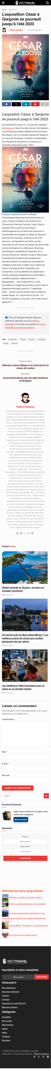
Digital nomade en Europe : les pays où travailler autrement (23, 589)
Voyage (14, 343)
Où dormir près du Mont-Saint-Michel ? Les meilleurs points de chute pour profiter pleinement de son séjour (25, 638)
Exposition (12, 339)
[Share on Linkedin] (26, 104)
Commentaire (9, 719)
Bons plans (13, 9)
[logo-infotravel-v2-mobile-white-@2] (15, 961)
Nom (5, 751)
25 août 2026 (8, 645)
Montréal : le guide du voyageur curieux (25, 897)
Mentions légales (9, 1007)
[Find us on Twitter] (39, 1056)
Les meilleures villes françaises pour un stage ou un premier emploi (23, 687)
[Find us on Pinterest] (48, 1056)
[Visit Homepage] (25, 2)
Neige (4, 1032)
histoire (32, 339)
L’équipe (6, 999)
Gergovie (9, 128)
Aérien (5, 1028)
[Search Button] (47, 2)
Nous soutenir (20, 819)
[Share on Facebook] (6, 104)
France (23, 339)
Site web (6, 775)
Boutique (6, 1040)
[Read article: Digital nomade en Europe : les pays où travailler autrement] (25, 568)
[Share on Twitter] (16, 104)
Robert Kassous (16, 30)
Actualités (6, 1017)
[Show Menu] (3, 2)
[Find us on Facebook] (34, 1056)
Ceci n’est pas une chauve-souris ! (23, 935)
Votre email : (25, 846)
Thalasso (6, 1036)
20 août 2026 (8, 693)
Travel (5, 343)
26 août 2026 (8, 595)
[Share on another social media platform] (44, 104)
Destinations (7, 1024)
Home (4, 9)
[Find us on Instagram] (43, 1056)
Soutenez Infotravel (10, 991)
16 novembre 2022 (35, 30)
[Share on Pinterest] (35, 104)
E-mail (5, 763)
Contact (5, 995)
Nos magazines (9, 987)
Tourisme (41, 339)
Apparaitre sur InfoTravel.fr (14, 1003)
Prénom (25, 836)
